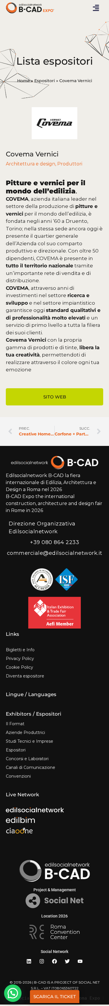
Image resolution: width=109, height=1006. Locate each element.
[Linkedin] (29, 961)
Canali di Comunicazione (30, 767)
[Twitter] (67, 961)
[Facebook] (55, 961)
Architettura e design (30, 164)
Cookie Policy (19, 667)
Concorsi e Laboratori (27, 758)
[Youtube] (80, 961)
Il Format (15, 723)
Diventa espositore (25, 676)
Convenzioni (18, 776)
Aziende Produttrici (25, 732)
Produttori (69, 164)
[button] (96, 8)
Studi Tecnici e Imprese (29, 741)
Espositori (44, 80)
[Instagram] (42, 961)
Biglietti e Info (20, 649)
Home (23, 80)
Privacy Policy (20, 658)
